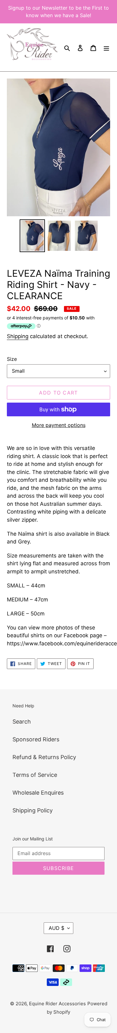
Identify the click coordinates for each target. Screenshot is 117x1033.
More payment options (58, 425)
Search (21, 721)
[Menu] (106, 47)
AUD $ (56, 928)
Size (12, 359)
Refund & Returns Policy (44, 757)
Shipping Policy (32, 810)
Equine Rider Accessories (57, 1004)
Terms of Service (34, 775)
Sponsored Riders (35, 739)
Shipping (17, 336)
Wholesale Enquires (38, 792)
